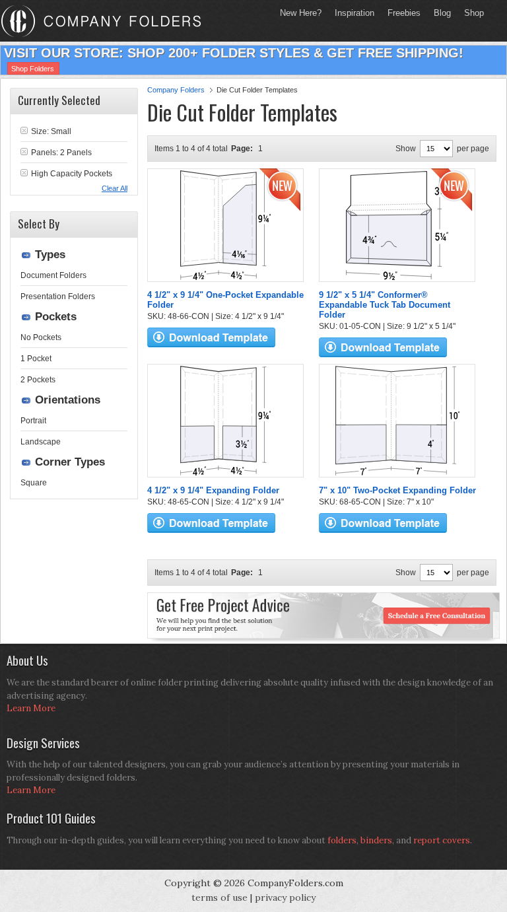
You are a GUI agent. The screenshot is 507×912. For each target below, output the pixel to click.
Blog (442, 13)
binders (376, 840)
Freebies (401, 13)
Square (33, 482)
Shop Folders (32, 69)
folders (341, 840)
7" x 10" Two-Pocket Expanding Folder (397, 490)
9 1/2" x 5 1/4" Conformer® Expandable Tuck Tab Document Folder (384, 305)
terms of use (219, 897)
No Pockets (40, 337)
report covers (441, 840)
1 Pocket (35, 358)
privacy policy (285, 897)
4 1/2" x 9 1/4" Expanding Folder (213, 490)
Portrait (33, 420)
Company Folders (176, 90)
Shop (470, 13)
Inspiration (354, 13)
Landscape (40, 441)
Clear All (114, 188)
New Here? (300, 13)
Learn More (31, 708)
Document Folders (53, 275)
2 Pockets (37, 379)
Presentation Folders (57, 296)
